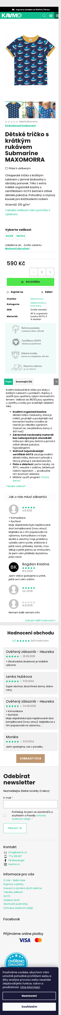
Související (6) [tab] (24, 381)
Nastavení (29, 996)
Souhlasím (29, 1007)
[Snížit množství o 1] (34, 272)
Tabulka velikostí (15, 486)
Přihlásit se (15, 828)
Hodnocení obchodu (30, 633)
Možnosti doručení (17, 248)
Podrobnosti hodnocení (20, 125)
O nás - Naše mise (14, 880)
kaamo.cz (14, 864)
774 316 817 (15, 856)
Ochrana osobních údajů (18, 908)
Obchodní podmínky (15, 904)
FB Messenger (16, 860)
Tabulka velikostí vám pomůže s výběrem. (27, 212)
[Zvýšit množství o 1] (50, 272)
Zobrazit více (30, 758)
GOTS (6, 896)
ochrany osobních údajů (29, 817)
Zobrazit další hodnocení (39, 620)
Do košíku (33, 282)
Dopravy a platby (13, 884)
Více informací (30, 987)
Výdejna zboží (11, 900)
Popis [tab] (8, 381)
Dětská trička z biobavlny (38, 304)
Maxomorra (36, 298)
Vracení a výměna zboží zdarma (22, 888)
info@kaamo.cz (17, 852)
